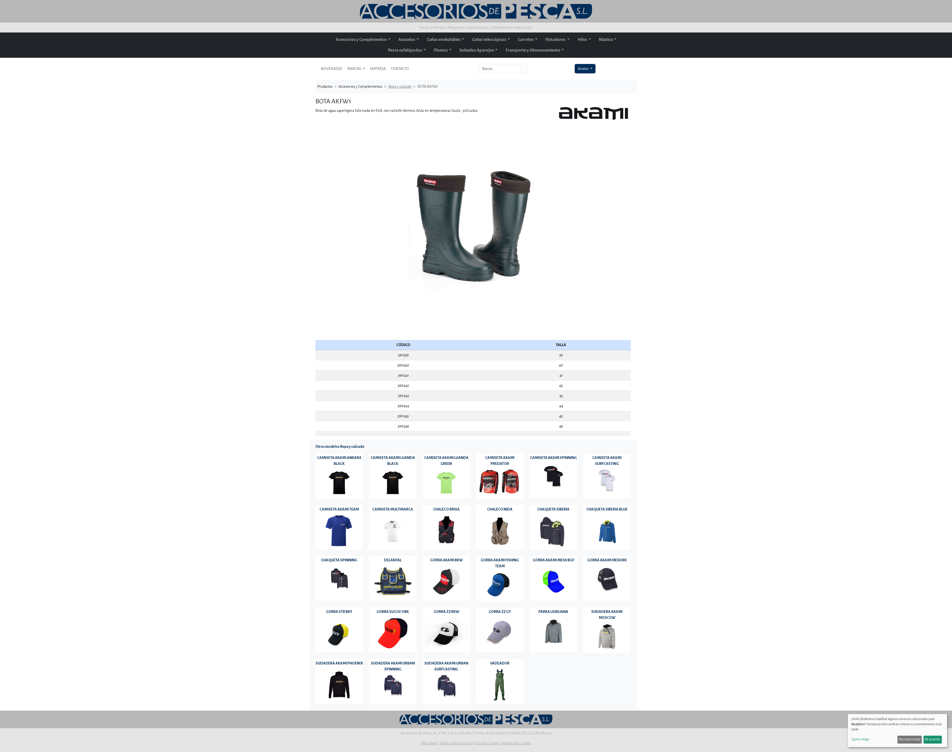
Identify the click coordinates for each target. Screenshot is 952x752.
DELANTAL (393, 560)
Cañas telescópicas (489, 39)
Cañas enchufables (444, 39)
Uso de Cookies (488, 743)
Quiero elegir (860, 739)
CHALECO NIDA (499, 509)
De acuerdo (932, 739)
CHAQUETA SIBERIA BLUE (606, 509)
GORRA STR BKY (339, 612)
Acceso (583, 69)
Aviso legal (429, 743)
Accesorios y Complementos (361, 39)
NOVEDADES (331, 69)
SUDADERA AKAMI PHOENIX (339, 663)
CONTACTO (400, 69)
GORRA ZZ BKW (446, 612)
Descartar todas (909, 739)
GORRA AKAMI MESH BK (607, 560)
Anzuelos (406, 39)
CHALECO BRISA (446, 509)
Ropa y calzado (400, 87)
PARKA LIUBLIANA (553, 612)
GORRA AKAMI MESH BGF (553, 560)
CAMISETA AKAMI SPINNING (553, 458)
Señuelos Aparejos (476, 50)
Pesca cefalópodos (405, 50)
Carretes (526, 39)
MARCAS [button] (354, 69)
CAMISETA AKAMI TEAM (339, 509)
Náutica (606, 39)
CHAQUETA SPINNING (339, 560)
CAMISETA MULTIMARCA (392, 509)
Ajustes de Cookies (516, 743)
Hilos (582, 39)
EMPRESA (378, 69)
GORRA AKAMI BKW (446, 560)
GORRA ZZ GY (500, 612)
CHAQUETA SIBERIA (553, 509)
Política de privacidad (456, 743)
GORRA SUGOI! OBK (393, 612)
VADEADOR (499, 663)
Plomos (441, 50)
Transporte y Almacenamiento (533, 50)
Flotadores (555, 39)
